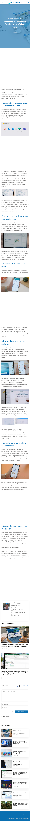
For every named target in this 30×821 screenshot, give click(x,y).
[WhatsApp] (17, 53)
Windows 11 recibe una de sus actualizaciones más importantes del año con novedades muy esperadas (14, 646)
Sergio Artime (3, 649)
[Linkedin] (20, 53)
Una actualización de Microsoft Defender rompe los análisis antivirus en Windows (19, 794)
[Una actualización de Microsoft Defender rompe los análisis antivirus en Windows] (6, 795)
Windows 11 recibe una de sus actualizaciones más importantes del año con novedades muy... (20, 732)
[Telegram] (24, 53)
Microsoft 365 (17, 18)
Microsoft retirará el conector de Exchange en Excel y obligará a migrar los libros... (20, 773)
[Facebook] (10, 53)
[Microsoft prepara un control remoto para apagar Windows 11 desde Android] (6, 743)
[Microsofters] (15, 2)
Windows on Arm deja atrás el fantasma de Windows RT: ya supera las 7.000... (19, 752)
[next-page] (5, 678)
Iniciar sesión (25, 685)
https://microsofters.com (16, 605)
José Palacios (15, 32)
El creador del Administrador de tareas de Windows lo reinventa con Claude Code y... (19, 763)
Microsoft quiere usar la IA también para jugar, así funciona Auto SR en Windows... (20, 804)
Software (10, 18)
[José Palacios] (6, 611)
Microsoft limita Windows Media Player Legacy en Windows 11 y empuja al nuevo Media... (20, 783)
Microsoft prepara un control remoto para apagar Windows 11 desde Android (20, 742)
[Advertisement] (15, 72)
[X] (14, 53)
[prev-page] (2, 678)
